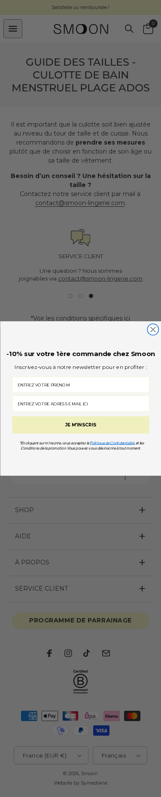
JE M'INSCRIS (80, 425)
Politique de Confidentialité (112, 443)
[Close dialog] (152, 329)
